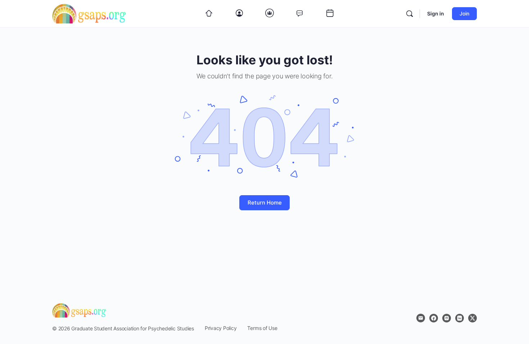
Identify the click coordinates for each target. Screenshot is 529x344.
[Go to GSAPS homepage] (89, 13)
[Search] (409, 13)
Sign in (435, 13)
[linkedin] (459, 318)
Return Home (265, 202)
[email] (420, 318)
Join (464, 13)
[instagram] (446, 318)
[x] (472, 318)
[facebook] (433, 318)
